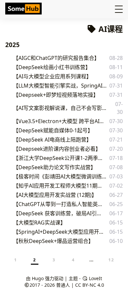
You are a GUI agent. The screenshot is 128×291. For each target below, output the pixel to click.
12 (111, 260)
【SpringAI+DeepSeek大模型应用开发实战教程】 (59, 231)
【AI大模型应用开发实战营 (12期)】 (55, 194)
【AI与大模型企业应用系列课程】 (52, 76)
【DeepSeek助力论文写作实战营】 (54, 167)
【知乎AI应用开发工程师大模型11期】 (57, 185)
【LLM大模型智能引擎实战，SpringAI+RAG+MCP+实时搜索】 (61, 85)
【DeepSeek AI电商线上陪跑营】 (52, 139)
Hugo (38, 278)
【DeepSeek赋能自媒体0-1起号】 (53, 130)
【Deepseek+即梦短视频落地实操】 (55, 94)
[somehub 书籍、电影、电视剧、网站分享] (24, 9)
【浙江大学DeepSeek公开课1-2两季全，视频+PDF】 (60, 158)
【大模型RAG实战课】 (39, 222)
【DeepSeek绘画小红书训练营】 (52, 67)
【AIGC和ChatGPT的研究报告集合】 (56, 58)
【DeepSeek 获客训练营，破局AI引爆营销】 (58, 213)
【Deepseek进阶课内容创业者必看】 (57, 148)
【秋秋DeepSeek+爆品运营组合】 (53, 241)
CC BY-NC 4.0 (89, 285)
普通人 (63, 285)
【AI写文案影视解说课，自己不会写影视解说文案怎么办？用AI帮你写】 (62, 108)
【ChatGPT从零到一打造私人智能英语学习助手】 (59, 204)
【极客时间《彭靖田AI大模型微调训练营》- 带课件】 (60, 176)
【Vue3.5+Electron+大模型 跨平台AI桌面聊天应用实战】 (60, 121)
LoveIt (95, 278)
